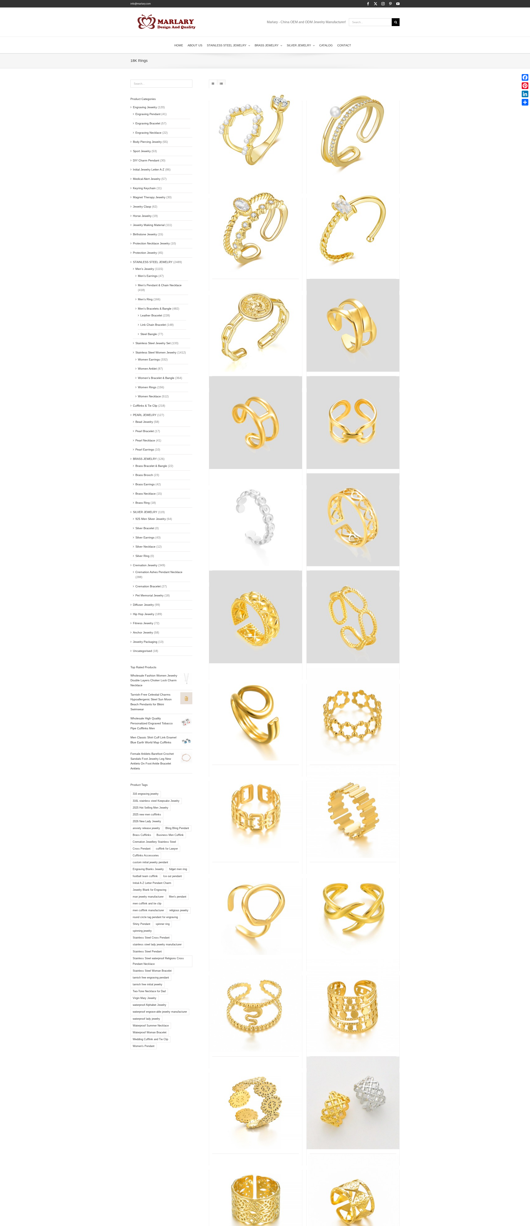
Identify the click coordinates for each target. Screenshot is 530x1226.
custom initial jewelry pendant (150, 862)
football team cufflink (145, 876)
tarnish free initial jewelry (147, 984)
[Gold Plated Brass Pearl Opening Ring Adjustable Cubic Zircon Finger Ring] (353, 131)
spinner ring (163, 924)
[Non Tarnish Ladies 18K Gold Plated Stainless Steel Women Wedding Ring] (255, 1103)
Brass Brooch (144, 475)
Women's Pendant (143, 1046)
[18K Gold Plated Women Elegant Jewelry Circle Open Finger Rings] (255, 908)
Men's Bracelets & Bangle (154, 308)
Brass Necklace (145, 493)
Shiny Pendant (141, 924)
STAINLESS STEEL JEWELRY (152, 262)
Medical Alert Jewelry (146, 178)
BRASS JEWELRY (145, 458)
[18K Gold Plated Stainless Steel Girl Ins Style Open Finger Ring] (353, 325)
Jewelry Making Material (149, 225)
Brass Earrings (145, 484)
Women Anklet (147, 368)
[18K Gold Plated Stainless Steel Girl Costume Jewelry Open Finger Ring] (353, 714)
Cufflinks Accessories (146, 855)
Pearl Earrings (144, 449)
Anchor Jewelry (143, 632)
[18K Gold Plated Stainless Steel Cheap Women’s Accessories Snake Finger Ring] (255, 1006)
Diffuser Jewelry (143, 604)
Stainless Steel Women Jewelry (155, 352)
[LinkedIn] (525, 94)
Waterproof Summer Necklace (151, 1025)
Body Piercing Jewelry (147, 141)
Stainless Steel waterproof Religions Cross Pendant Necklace (158, 961)
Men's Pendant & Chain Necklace (160, 285)
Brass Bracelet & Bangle (151, 466)
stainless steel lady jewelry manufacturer (157, 944)
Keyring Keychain (144, 188)
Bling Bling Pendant (177, 828)
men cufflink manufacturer (148, 910)
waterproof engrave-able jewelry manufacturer (160, 1011)
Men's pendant (177, 896)
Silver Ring (142, 556)
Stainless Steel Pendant (147, 951)
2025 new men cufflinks (147, 814)
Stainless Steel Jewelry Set (153, 343)
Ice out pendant (172, 876)
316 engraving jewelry (146, 793)
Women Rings (147, 387)
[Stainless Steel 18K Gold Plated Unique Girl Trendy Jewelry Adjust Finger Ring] (353, 422)
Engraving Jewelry (145, 107)
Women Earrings (149, 359)
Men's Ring (145, 299)
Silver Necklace (145, 546)
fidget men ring (178, 869)
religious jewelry (178, 910)
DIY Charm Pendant (146, 160)
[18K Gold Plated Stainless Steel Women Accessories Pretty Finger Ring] (255, 422)
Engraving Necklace (148, 132)
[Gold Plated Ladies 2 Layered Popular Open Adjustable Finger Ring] (255, 228)
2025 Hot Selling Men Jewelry (150, 807)
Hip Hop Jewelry (143, 614)
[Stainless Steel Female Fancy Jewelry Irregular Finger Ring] (353, 811)
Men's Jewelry (144, 268)
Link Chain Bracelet (153, 324)
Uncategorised (142, 651)
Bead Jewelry (144, 421)
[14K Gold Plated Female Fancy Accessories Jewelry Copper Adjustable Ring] (353, 228)
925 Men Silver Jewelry (150, 518)
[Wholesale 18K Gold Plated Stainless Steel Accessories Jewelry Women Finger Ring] (255, 811)
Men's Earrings (148, 276)
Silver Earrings (144, 537)
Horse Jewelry (142, 216)
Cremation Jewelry (145, 565)
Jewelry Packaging (145, 641)
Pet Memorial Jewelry (149, 595)
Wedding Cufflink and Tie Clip (150, 1039)
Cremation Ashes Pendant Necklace (158, 572)
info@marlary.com (140, 3)
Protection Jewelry (145, 252)
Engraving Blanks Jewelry (148, 869)
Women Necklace (149, 396)
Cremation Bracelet (148, 586)
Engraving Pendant (147, 114)
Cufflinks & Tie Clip (145, 405)
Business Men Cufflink (170, 835)
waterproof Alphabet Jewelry (149, 1005)
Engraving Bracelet (147, 123)
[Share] (525, 102)
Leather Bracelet (151, 315)
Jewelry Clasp (142, 206)
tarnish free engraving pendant (151, 977)
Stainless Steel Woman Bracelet (152, 970)
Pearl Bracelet (144, 431)
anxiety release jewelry (146, 828)
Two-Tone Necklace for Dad (149, 991)
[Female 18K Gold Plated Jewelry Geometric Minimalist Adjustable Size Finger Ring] (353, 908)
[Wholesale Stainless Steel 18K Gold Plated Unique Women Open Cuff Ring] (255, 520)
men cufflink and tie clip (147, 903)
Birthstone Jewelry (145, 234)
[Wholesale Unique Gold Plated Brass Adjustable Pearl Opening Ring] (255, 131)
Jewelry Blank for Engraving (149, 889)
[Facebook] (525, 77)
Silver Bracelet (144, 528)
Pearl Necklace (145, 440)
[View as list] (221, 84)
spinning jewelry (142, 930)
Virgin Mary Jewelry (144, 998)
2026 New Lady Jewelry (147, 821)
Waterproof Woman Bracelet (149, 1032)
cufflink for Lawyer (167, 848)
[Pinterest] (525, 86)
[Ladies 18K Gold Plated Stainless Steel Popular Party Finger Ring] (255, 617)
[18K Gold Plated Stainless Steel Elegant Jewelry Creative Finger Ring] (353, 1103)
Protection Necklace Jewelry (151, 243)
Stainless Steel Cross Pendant (151, 937)
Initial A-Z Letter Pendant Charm (152, 883)
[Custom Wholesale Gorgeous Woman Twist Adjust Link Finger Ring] (353, 617)
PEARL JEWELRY (144, 415)
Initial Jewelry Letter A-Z (148, 169)
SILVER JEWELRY (145, 512)
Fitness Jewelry (143, 623)
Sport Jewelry (142, 151)
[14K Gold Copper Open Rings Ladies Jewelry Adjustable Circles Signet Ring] (255, 325)
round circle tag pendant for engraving (155, 917)
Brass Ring (142, 502)
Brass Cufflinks (142, 835)
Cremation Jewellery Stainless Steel (154, 841)
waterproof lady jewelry (146, 1018)
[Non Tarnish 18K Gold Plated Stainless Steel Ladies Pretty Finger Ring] (353, 1006)
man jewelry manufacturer (148, 896)
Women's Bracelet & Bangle (156, 378)
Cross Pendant (142, 848)
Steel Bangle (148, 334)
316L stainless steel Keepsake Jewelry (156, 800)
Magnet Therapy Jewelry (149, 197)
